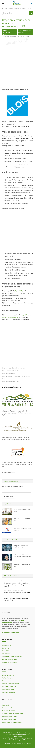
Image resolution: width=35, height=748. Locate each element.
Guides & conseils (7, 708)
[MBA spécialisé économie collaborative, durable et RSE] (7, 557)
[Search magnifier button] (31, 13)
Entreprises (5, 648)
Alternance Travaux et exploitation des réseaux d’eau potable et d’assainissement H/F (16, 413)
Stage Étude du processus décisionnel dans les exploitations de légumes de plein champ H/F (17, 464)
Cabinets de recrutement (9, 662)
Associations (6, 653)
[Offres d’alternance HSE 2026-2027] (7, 521)
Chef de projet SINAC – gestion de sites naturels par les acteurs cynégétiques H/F (16, 438)
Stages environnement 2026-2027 (25, 31)
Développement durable (17, 8)
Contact (7, 743)
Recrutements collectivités (10, 371)
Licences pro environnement (10, 683)
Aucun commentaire (24, 36)
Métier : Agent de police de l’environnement (17, 592)
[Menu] (3, 3)
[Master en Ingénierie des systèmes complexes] (7, 547)
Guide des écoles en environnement (12, 713)
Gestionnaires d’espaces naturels (12, 656)
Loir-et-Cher (19, 291)
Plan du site (22, 738)
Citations (29, 738)
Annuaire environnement (9, 719)
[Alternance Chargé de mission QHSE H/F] (7, 530)
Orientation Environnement (12, 581)
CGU (10, 740)
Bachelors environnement (9, 681)
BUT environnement (8, 678)
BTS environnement (8, 675)
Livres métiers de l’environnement (12, 722)
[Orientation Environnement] (17, 3)
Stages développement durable (7, 32)
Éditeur (16, 738)
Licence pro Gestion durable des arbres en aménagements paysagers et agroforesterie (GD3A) (17, 584)
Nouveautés (5, 705)
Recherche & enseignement (10, 659)
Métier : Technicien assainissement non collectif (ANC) (16, 599)
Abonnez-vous (8, 496)
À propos (10, 738)
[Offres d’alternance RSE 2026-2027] (7, 511)
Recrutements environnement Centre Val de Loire (16, 378)
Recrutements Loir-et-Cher (10, 381)
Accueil (4, 8)
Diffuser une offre (7, 645)
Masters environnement (9, 686)
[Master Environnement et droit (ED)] (7, 566)
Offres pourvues (20, 368)
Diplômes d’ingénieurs (8, 689)
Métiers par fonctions (8, 710)
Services (4, 738)
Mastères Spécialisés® (8, 692)
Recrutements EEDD (8, 373)
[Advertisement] (17, 66)
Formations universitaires (9, 716)
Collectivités (5, 651)
